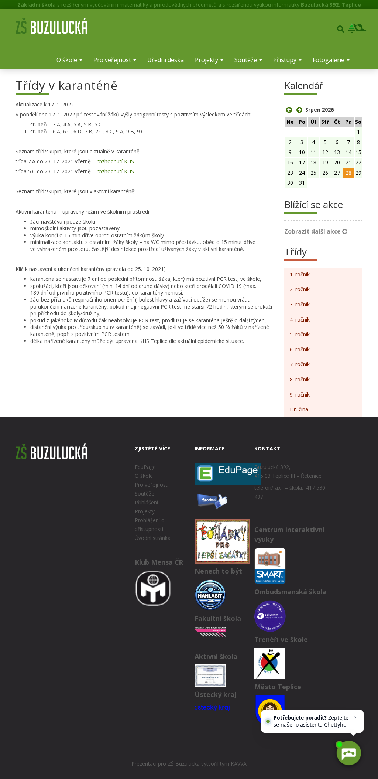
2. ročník (300, 289)
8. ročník (300, 379)
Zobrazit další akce (313, 231)
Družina (299, 409)
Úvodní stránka (153, 537)
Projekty (207, 60)
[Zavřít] (356, 717)
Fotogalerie (329, 60)
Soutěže (246, 60)
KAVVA (239, 763)
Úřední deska (165, 60)
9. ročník (300, 394)
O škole (67, 60)
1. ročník (300, 274)
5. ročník (300, 334)
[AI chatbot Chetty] (348, 753)
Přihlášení (146, 502)
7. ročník (300, 364)
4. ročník (300, 319)
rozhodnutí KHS (115, 161)
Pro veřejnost (113, 60)
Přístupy (285, 60)
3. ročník (300, 304)
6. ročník (300, 349)
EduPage (145, 466)
